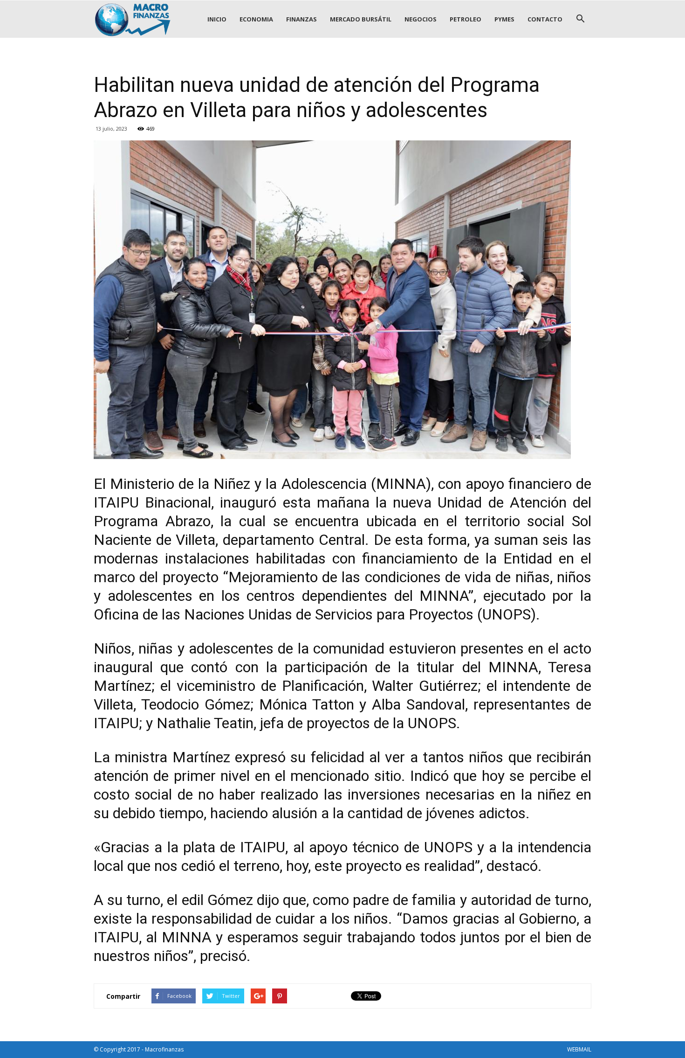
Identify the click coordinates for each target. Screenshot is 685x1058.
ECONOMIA (256, 19)
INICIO (216, 19)
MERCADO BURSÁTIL (360, 19)
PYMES (504, 19)
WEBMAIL (579, 1049)
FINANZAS (301, 19)
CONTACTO (544, 19)
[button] (580, 19)
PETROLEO (465, 19)
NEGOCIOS (420, 19)
